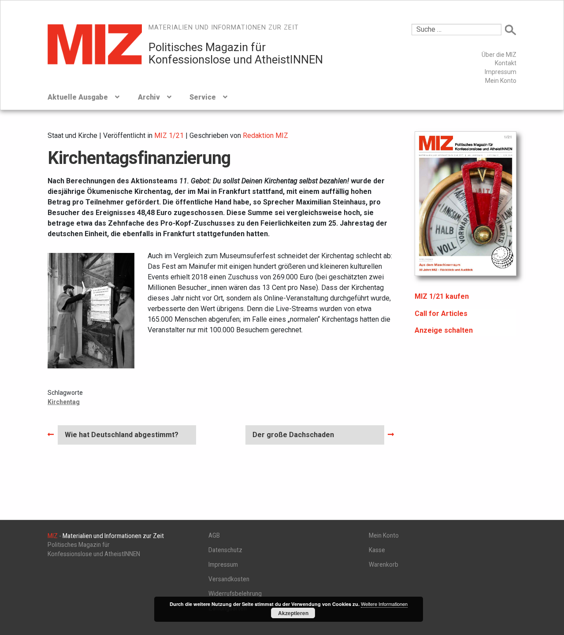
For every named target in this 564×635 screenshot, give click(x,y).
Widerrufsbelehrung (235, 593)
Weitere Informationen (384, 603)
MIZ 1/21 (169, 135)
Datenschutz (225, 549)
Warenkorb (383, 564)
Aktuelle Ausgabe (78, 97)
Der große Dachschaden (293, 437)
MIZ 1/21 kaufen (442, 296)
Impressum (500, 71)
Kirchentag (64, 401)
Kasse (377, 549)
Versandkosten (228, 579)
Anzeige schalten (444, 330)
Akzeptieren (293, 613)
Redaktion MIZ (265, 135)
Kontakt (505, 63)
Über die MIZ (499, 54)
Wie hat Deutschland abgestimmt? (121, 437)
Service (202, 97)
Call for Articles (441, 313)
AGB (214, 535)
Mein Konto (500, 80)
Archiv (149, 97)
